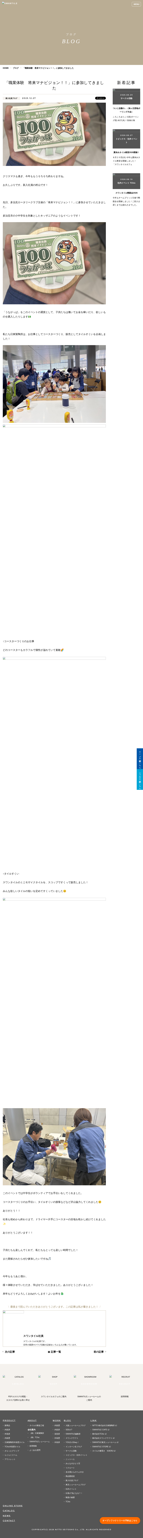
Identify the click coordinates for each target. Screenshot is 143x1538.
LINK (93, 1420)
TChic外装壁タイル (12, 1447)
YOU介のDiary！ (72, 1442)
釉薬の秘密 (70, 1497)
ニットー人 (70, 1459)
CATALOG (9, 1510)
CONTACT (9, 1520)
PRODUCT (9, 1420)
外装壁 (57, 1438)
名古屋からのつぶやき (75, 1472)
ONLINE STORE (13, 1505)
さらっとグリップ (12, 1451)
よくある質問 (34, 1450)
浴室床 (57, 1434)
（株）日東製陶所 (36, 1433)
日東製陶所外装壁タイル (15, 1442)
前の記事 (99, 1351)
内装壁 (7, 1438)
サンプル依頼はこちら (140, 759)
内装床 (7, 1430)
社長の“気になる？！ (74, 1493)
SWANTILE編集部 (73, 1434)
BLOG (67, 1420)
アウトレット (10, 1459)
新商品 (7, 1425)
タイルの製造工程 (36, 1425)
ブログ (16, 68)
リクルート (70, 1468)
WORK (57, 1420)
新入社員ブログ (72, 1480)
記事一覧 (56, 1351)
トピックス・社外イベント (76, 1455)
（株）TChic (34, 1437)
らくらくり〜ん (11, 1455)
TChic (68, 1502)
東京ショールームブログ (76, 1485)
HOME (6, 68)
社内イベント (71, 1489)
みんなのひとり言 (73, 1463)
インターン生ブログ (74, 1447)
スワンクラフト (72, 1438)
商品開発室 (70, 1476)
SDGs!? (69, 1430)
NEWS (7, 1515)
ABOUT (32, 1420)
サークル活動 (71, 1451)
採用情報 (33, 1446)
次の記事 (10, 1351)
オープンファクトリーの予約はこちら (120, 1520)
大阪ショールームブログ (76, 1425)
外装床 (7, 1434)
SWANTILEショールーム (39, 1442)
